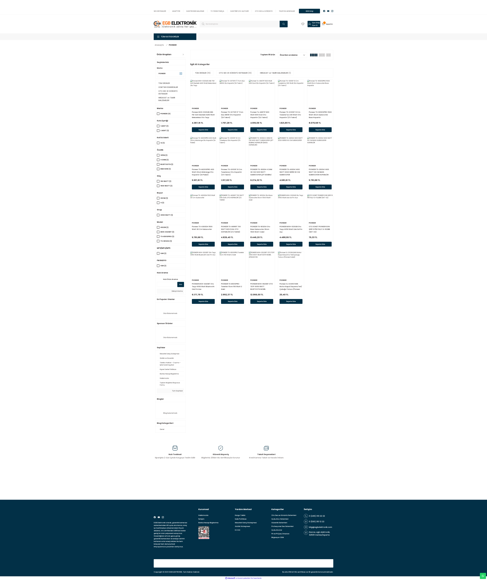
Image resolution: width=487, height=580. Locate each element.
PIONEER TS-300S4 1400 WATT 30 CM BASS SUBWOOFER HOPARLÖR (319, 172)
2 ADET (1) (164, 130)
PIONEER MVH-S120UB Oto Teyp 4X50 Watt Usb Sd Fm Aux (291, 229)
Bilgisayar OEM (277, 537)
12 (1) (162, 143)
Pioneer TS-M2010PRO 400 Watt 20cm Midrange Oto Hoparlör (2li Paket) (203, 172)
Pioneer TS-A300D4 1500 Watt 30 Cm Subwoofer (202, 227)
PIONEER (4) (165, 114)
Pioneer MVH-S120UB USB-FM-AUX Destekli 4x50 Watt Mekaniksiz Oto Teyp (203, 115)
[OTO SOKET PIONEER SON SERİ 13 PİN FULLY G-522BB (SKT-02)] (320, 207)
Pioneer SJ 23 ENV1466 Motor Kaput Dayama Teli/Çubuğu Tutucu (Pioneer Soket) (291, 287)
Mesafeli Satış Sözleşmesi (246, 522)
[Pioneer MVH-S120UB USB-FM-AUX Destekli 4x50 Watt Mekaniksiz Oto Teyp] (203, 93)
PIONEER (173, 45)
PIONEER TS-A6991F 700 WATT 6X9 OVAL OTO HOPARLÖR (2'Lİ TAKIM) (231, 229)
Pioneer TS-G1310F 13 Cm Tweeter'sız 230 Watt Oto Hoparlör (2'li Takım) (290, 115)
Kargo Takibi (240, 515)
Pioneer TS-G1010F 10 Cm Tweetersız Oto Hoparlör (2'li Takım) (231, 172)
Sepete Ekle (203, 130)
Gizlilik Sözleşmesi (242, 526)
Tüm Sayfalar (177, 391)
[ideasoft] (230, 578)
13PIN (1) (163, 155)
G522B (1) (164, 227)
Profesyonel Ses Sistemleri (282, 526)
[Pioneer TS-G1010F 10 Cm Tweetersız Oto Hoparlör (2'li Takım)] (232, 150)
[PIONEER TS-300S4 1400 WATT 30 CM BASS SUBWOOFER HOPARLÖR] (320, 150)
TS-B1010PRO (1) (167, 236)
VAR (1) (163, 253)
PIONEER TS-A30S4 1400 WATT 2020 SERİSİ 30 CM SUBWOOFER (290, 172)
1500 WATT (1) (166, 186)
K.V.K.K (237, 530)
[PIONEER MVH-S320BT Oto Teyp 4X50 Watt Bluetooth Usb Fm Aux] (203, 264)
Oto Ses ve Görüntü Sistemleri (283, 515)
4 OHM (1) (164, 160)
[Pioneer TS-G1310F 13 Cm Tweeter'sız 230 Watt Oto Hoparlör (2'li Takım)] (291, 93)
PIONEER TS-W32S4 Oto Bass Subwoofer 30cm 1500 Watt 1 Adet (260, 229)
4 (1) (162, 203)
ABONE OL (324, 484)
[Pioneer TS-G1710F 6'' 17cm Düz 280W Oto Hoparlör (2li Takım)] (232, 93)
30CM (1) (164, 198)
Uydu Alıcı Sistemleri (279, 519)
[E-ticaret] (243, 578)
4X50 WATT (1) (166, 215)
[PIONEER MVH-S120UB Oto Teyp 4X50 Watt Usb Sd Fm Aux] (291, 207)
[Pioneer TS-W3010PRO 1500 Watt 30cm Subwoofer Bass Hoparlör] (320, 93)
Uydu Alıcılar (276, 530)
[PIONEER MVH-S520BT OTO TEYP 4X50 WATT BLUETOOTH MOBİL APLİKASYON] (262, 264)
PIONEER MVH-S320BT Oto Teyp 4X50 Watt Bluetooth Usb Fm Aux (203, 286)
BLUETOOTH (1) (166, 164)
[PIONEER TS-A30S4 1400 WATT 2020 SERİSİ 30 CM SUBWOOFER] (291, 150)
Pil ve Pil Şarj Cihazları (280, 533)
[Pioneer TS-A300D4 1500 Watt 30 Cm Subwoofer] (203, 207)
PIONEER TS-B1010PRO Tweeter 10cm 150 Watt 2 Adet (231, 286)
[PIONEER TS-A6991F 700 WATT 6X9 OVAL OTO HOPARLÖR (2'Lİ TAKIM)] (232, 207)
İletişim (201, 519)
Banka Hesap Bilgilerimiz (208, 522)
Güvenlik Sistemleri (279, 522)
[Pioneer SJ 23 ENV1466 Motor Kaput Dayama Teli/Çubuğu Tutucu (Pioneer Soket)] (291, 264)
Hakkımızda (203, 515)
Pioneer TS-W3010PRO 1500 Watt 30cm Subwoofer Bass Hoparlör (320, 115)
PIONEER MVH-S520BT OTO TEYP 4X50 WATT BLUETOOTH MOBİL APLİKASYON (261, 287)
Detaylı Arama (177, 291)
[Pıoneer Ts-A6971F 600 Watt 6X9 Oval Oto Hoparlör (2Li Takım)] (262, 93)
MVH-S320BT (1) (167, 232)
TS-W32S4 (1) (166, 241)
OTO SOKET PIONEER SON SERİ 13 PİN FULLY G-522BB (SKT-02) (319, 229)
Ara (180, 284)
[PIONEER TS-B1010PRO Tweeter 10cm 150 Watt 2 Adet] (232, 264)
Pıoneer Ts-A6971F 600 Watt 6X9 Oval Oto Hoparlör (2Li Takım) (259, 115)
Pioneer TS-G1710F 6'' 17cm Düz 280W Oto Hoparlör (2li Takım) (232, 115)
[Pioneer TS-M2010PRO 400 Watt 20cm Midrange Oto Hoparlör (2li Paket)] (203, 150)
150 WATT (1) (165, 181)
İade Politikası (241, 519)
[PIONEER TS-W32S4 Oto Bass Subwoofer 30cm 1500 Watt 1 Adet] (262, 207)
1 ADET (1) (164, 126)
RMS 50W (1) (165, 169)
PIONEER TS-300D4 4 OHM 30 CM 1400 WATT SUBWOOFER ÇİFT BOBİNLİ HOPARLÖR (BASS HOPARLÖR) (261, 172)
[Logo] (175, 24)
